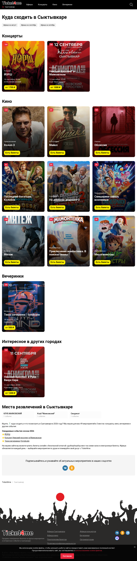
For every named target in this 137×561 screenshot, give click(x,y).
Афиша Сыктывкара (56, 531)
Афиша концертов (88, 531)
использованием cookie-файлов (88, 551)
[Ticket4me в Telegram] (128, 533)
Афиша (29, 4)
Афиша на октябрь (48, 25)
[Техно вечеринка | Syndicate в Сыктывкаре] (23, 306)
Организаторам (87, 539)
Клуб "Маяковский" (46, 413)
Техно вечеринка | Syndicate (17, 441)
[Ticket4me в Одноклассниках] (72, 468)
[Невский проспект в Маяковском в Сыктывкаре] (68, 66)
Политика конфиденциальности (61, 543)
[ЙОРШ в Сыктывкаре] (23, 66)
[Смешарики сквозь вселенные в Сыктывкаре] (113, 186)
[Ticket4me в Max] (117, 538)
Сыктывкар (10, 7)
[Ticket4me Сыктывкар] (12, 2)
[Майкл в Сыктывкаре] (68, 131)
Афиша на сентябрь (28, 25)
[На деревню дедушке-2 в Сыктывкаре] (68, 186)
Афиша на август (9, 25)
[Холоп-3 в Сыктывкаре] (23, 131)
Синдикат (75, 413)
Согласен (67, 556)
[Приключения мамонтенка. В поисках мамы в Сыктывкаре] (68, 241)
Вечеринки (67, 4)
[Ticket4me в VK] (65, 468)
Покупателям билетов (57, 539)
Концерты (42, 4)
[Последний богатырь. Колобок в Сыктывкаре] (23, 186)
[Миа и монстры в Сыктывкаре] (113, 241)
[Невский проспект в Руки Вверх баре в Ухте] (23, 372)
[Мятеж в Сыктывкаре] (23, 241)
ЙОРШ (7, 434)
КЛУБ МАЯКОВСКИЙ (13, 413)
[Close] (135, 547)
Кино (55, 4)
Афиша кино (52, 535)
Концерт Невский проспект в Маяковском (23, 438)
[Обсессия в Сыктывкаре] (113, 131)
